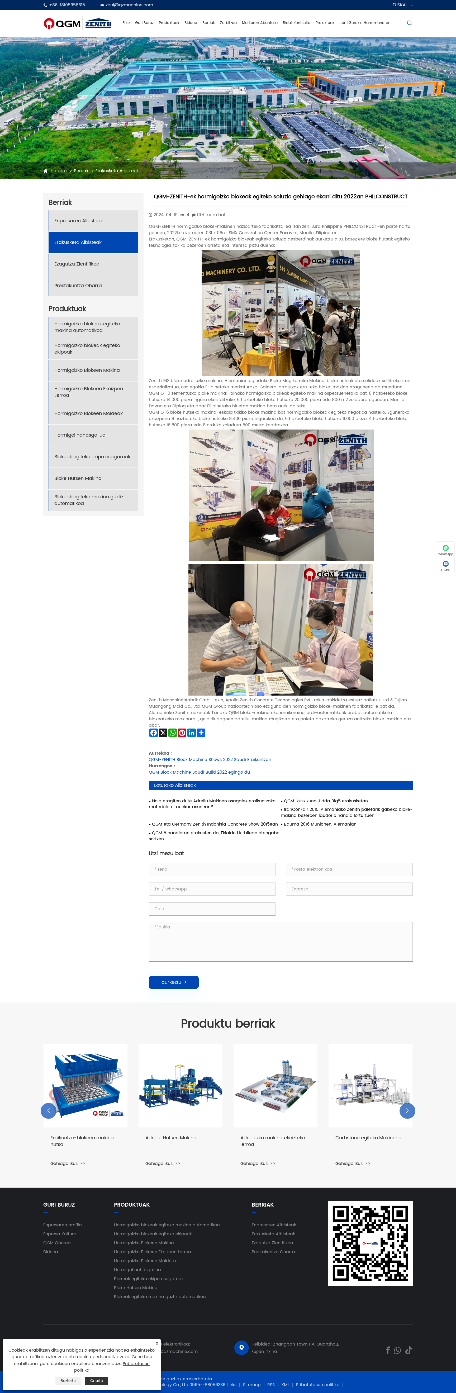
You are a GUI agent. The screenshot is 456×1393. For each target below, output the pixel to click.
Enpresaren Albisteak (78, 221)
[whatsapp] (397, 1350)
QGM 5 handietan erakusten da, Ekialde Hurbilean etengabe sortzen (214, 836)
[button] (48, 1111)
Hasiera (59, 170)
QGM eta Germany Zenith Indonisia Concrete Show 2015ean (215, 824)
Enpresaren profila (62, 1225)
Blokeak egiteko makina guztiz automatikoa (88, 500)
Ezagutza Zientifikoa (76, 264)
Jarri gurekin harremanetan (365, 23)
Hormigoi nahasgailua (80, 435)
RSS (271, 1384)
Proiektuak (325, 23)
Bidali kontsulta (296, 23)
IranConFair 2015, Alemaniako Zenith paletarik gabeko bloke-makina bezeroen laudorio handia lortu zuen (346, 813)
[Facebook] (388, 1350)
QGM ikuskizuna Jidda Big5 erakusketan (326, 801)
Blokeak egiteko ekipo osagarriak (92, 457)
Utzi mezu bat (211, 214)
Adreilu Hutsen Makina (171, 1138)
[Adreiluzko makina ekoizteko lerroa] (275, 1085)
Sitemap (252, 1384)
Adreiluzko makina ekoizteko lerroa (272, 1141)
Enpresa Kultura (60, 1234)
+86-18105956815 (67, 5)
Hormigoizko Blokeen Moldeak (88, 414)
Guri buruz (144, 23)
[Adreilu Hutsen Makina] (180, 1085)
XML (285, 1384)
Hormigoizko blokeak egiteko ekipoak (87, 348)
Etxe (126, 23)
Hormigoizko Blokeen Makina (87, 370)
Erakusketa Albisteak (117, 170)
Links (231, 1384)
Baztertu (68, 1381)
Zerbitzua (228, 23)
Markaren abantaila (260, 23)
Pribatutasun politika (318, 1384)
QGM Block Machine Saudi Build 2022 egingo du (199, 772)
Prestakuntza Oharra (78, 285)
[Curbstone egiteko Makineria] (370, 1085)
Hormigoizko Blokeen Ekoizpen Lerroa (88, 392)
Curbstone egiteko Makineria (368, 1138)
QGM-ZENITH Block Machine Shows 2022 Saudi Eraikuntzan (210, 759)
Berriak (208, 23)
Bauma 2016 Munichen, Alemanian (320, 824)
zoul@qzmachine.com (129, 5)
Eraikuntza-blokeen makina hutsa (82, 1141)
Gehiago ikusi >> (67, 1163)
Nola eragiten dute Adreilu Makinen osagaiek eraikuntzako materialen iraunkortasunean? (212, 804)
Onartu (96, 1381)
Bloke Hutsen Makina (78, 478)
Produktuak (169, 23)
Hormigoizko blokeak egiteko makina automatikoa (87, 327)
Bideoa (190, 23)
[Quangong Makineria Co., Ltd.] (77, 22)
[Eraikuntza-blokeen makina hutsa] (85, 1085)
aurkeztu (174, 982)
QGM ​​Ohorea (57, 1243)
